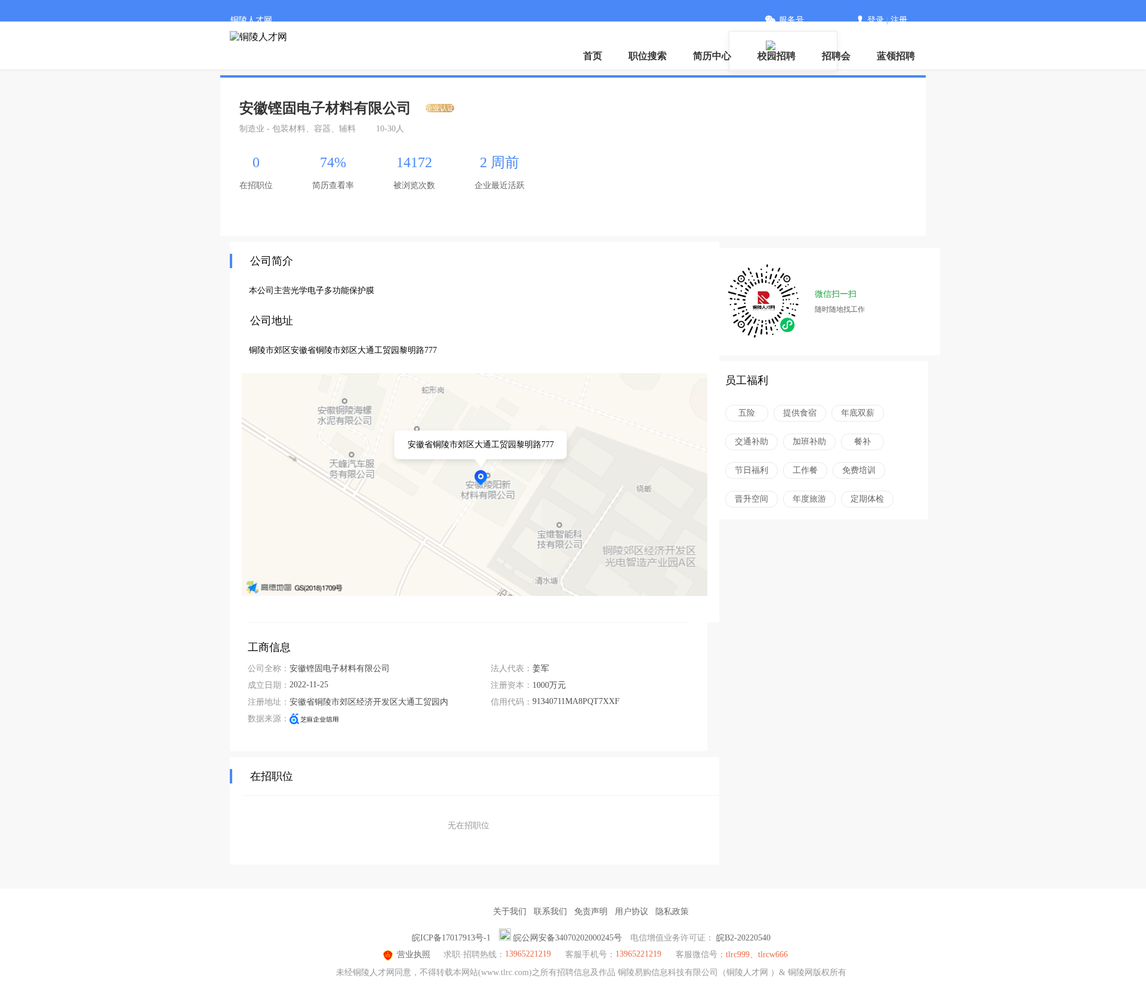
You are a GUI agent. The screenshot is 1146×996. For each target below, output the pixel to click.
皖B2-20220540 (743, 937)
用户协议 (631, 911)
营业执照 (413, 954)
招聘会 (836, 56)
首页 (592, 56)
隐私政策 (672, 911)
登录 (875, 20)
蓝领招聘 (896, 56)
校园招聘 (776, 56)
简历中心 (712, 56)
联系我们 (550, 911)
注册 (899, 20)
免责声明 (591, 911)
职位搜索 (648, 56)
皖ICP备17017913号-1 (451, 937)
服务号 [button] (791, 20)
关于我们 (509, 911)
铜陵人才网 (251, 20)
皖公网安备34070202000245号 (567, 937)
